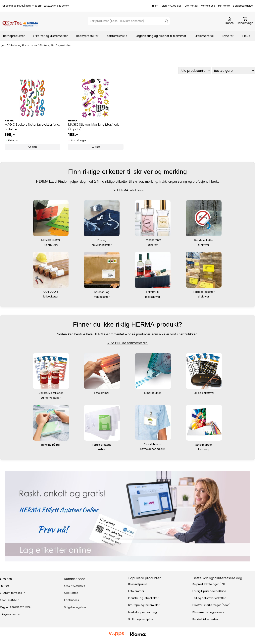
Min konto (224, 5)
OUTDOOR (51, 291)
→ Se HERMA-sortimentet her (127, 343)
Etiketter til (153, 291)
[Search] (166, 21)
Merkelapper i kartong (142, 612)
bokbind (102, 449)
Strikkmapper (204, 444)
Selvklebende (153, 444)
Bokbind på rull (51, 444)
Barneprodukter (14, 36)
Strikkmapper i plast (141, 619)
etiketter (153, 244)
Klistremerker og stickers (208, 612)
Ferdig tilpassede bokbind (209, 591)
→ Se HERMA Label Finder (127, 190)
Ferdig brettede (102, 444)
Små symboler (61, 45)
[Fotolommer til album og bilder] (102, 370)
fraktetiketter (102, 296)
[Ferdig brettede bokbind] (102, 422)
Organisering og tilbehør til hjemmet (161, 36)
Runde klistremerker (205, 619)
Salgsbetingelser (243, 5)
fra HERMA (51, 244)
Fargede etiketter (204, 291)
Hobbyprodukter (87, 36)
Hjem (155, 5)
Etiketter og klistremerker (50, 36)
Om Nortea (191, 5)
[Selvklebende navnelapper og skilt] (153, 422)
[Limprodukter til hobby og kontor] (153, 370)
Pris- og (102, 240)
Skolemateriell (204, 36)
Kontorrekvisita (117, 36)
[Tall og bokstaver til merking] (204, 370)
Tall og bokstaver (204, 392)
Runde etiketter (204, 240)
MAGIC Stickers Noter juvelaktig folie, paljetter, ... (32, 127)
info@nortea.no (10, 614)
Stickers (44, 45)
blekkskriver (153, 296)
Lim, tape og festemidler (144, 605)
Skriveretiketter (51, 239)
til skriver (204, 244)
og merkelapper (51, 397)
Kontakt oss (208, 5)
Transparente (153, 239)
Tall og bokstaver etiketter (209, 598)
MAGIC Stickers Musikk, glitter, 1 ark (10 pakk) (93, 127)
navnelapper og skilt (153, 448)
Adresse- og (102, 291)
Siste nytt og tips (171, 5)
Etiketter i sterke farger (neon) (211, 605)
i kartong (204, 449)
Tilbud (246, 36)
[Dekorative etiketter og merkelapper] (51, 370)
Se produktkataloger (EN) (208, 584)
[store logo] (20, 21)
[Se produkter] (127, 516)
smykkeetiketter (102, 244)
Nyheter (228, 36)
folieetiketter (51, 296)
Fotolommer (102, 392)
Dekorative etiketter (51, 392)
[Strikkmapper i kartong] (204, 422)
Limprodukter (153, 392)
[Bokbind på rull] (51, 422)
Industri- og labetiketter (143, 598)
